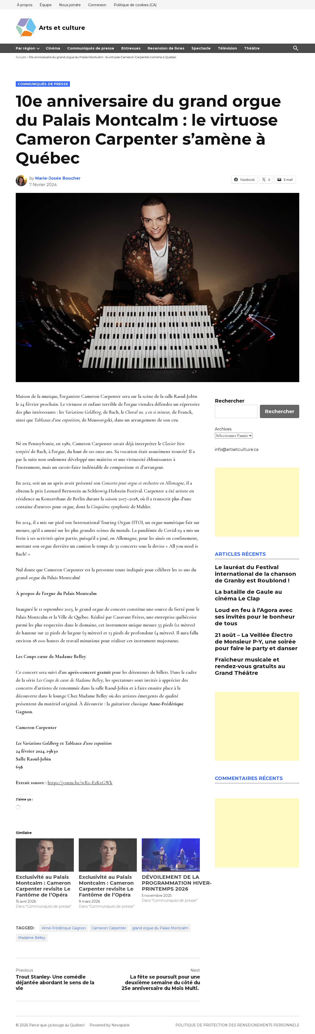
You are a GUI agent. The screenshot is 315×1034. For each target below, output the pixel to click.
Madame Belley (31, 937)
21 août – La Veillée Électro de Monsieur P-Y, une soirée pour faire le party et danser (256, 641)
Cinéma (53, 48)
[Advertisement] (257, 502)
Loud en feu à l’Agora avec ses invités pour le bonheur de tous (255, 617)
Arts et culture (62, 27)
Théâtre (252, 48)
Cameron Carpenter (109, 928)
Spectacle (201, 48)
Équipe (46, 5)
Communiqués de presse (90, 48)
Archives (223, 429)
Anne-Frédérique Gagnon (64, 928)
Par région (25, 48)
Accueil (21, 57)
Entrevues (131, 48)
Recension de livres (166, 48)
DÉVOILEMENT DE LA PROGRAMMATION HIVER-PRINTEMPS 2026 (177, 883)
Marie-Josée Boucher (57, 178)
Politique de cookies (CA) (135, 5)
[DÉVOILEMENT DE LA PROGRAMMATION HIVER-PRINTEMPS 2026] (171, 855)
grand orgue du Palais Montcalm (160, 928)
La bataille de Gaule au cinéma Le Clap (248, 595)
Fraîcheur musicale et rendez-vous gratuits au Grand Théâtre (250, 666)
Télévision (227, 48)
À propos (24, 5)
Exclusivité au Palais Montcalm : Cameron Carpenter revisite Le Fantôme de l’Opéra (43, 886)
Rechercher (229, 401)
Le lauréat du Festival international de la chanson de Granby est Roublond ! (255, 574)
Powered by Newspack (109, 1025)
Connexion (97, 5)
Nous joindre (70, 5)
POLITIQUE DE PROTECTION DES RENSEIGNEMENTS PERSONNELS (237, 1025)
